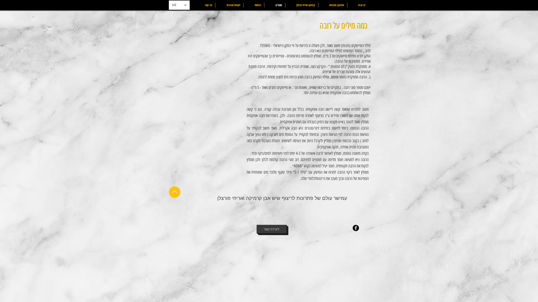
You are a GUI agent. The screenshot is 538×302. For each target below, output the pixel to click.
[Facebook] (356, 228)
